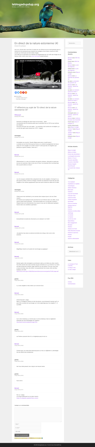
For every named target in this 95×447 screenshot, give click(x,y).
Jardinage (70, 213)
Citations (70, 191)
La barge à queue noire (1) (21, 97)
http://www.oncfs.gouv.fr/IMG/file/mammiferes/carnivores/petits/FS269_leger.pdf (37, 271)
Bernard (17, 154)
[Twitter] (18, 92)
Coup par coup (71, 195)
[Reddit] (21, 92)
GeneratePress (57, 445)
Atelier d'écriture (72, 187)
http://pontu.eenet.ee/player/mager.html (27, 322)
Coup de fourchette (73, 193)
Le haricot (70, 217)
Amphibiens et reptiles (73, 183)
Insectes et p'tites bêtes (74, 211)
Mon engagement (72, 222)
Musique (70, 224)
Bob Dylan (70, 189)
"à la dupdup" (71, 181)
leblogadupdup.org (25, 4)
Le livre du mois (72, 219)
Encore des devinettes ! (74, 154)
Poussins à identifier (73, 162)
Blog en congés (75, 127)
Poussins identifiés (73, 160)
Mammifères (18, 96)
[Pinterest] (23, 92)
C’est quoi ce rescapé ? (21, 99)
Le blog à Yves (72, 267)
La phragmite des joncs (74, 156)
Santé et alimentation (73, 238)
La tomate (70, 215)
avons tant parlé (35, 56)
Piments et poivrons (73, 232)
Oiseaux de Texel (72, 228)
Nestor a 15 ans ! (72, 158)
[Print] (26, 92)
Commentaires (71, 283)
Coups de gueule (72, 199)
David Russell (71, 166)
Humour (70, 209)
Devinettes (70, 201)
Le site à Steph (72, 269)
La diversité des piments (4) (73, 77)
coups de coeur (72, 197)
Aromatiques (71, 185)
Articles (70, 282)
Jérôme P (70, 129)
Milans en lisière (72, 152)
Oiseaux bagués (72, 164)
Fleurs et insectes (72, 203)
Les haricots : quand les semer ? (73, 86)
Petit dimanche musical (74, 230)
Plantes (70, 234)
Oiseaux (70, 226)
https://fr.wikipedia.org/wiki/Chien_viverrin (27, 398)
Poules (69, 236)
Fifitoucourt (18, 115)
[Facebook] (16, 92)
